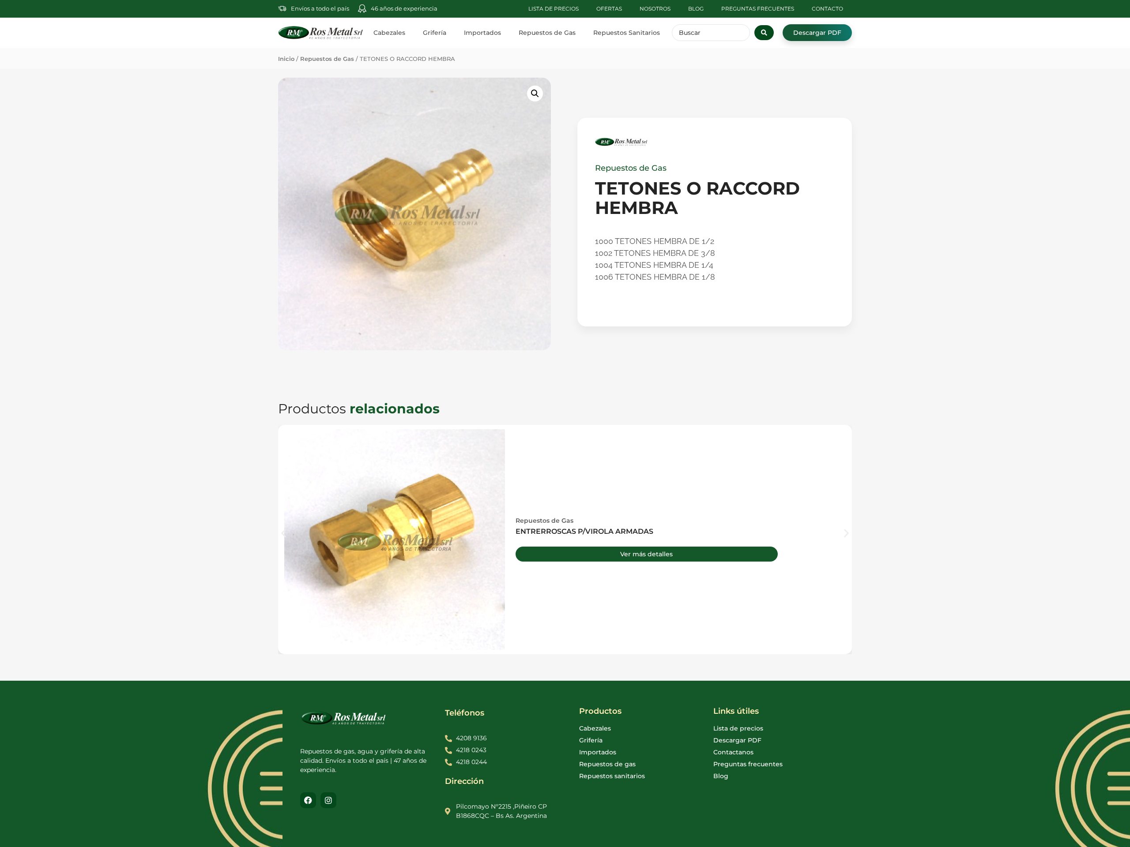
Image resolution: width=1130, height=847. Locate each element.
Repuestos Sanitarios (626, 33)
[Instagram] (328, 800)
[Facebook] (308, 800)
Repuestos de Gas (547, 33)
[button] (535, 93)
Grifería (434, 33)
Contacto (827, 8)
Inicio (286, 58)
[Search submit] (764, 32)
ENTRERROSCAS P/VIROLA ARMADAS (584, 531)
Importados (482, 33)
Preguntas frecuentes (757, 8)
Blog (696, 8)
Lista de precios (553, 8)
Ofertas (609, 8)
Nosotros (655, 8)
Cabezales (389, 33)
